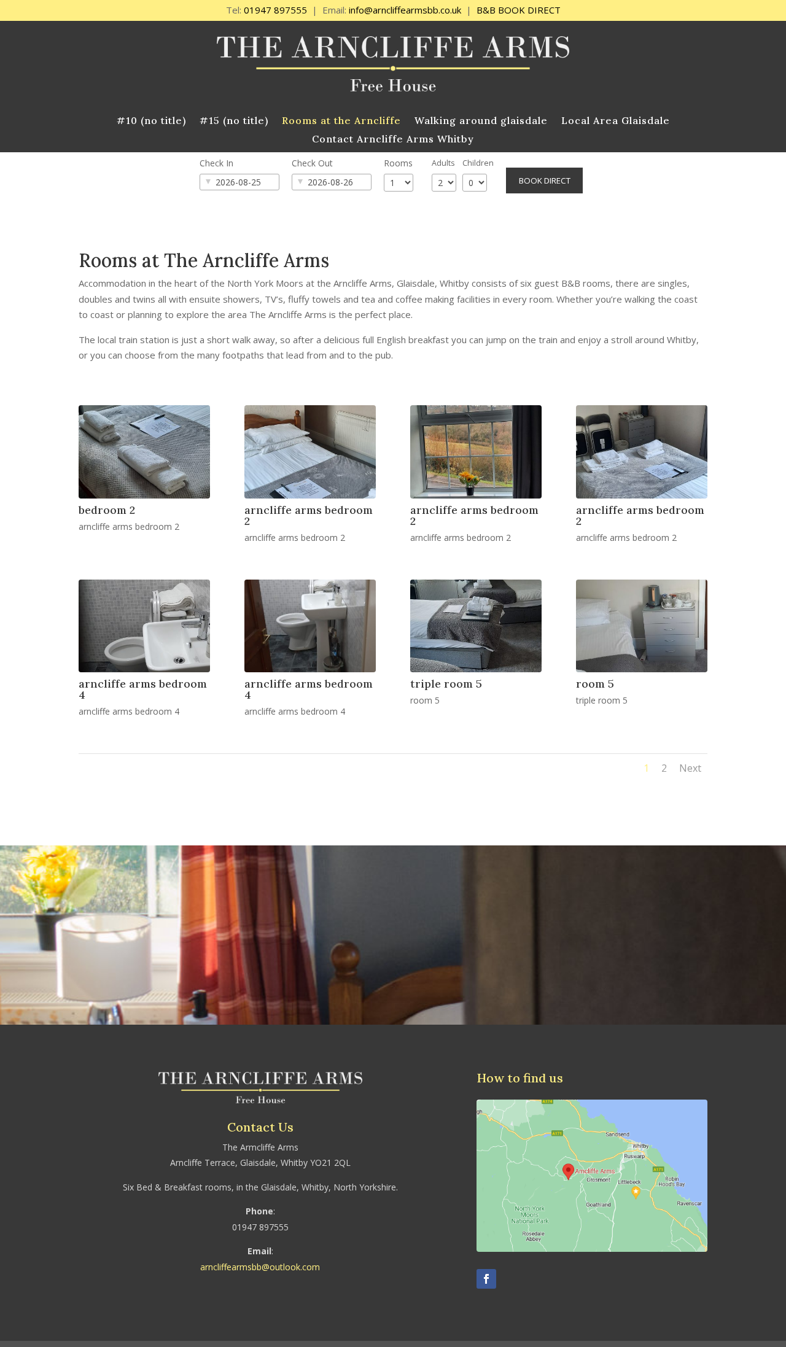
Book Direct (544, 180)
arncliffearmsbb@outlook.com (260, 1267)
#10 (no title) (151, 121)
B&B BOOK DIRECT (519, 10)
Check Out (312, 163)
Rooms (398, 163)
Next (690, 768)
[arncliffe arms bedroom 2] (310, 495)
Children (478, 163)
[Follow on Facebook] (486, 1279)
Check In (216, 163)
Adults (443, 163)
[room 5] (641, 668)
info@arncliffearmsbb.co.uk (405, 10)
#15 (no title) (234, 121)
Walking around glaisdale (481, 121)
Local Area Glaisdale (615, 121)
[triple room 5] (476, 668)
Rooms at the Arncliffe (341, 121)
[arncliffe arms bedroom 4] (144, 668)
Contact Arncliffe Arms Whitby (393, 139)
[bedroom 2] (144, 495)
